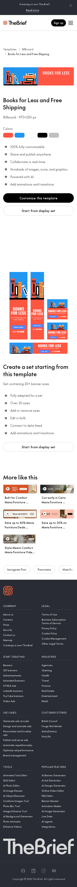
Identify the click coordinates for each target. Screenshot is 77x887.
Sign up (58, 23)
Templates (10, 49)
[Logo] (8, 591)
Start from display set (38, 210)
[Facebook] (23, 871)
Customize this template (38, 198)
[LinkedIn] (33, 871)
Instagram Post (16, 569)
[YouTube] (54, 871)
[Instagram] (43, 871)
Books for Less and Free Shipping (28, 54)
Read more (32, 10)
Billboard (27, 49)
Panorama (44, 569)
